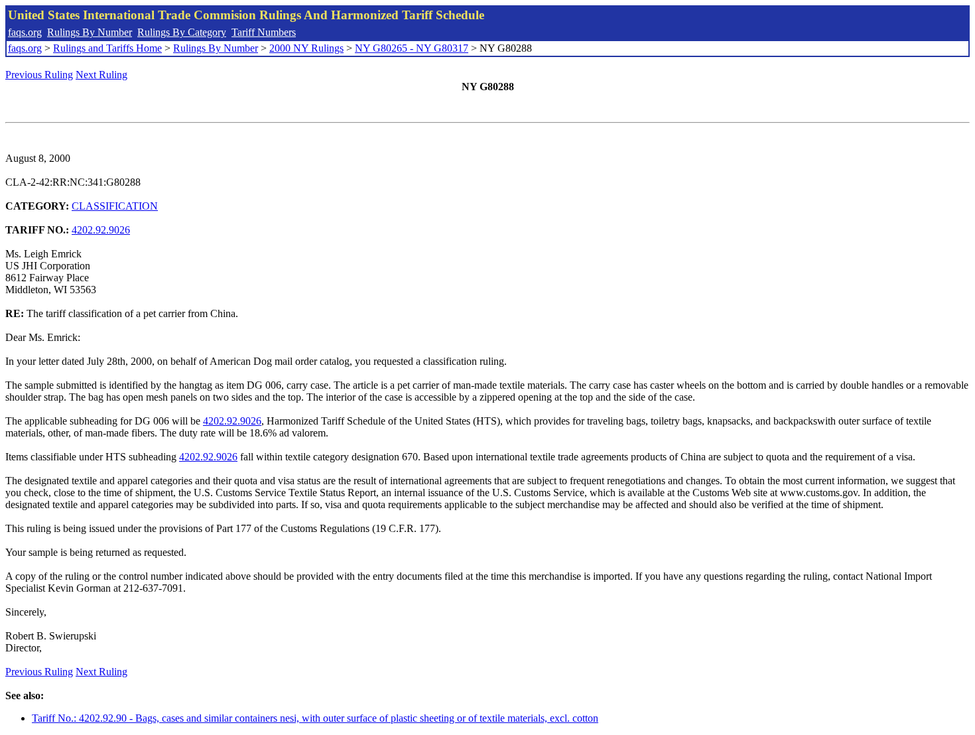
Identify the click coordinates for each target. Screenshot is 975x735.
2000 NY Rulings (306, 48)
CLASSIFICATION (115, 206)
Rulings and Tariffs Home (107, 48)
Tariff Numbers (263, 32)
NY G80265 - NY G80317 (411, 48)
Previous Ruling (39, 74)
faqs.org (25, 32)
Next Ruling (101, 74)
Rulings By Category (181, 32)
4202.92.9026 (101, 229)
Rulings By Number (89, 32)
